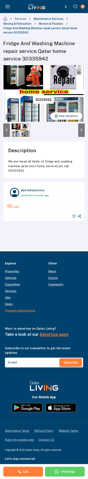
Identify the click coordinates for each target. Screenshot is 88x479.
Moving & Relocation (17, 23)
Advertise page (54, 334)
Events (53, 278)
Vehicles (10, 278)
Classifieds (12, 284)
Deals (9, 304)
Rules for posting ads (19, 439)
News (52, 271)
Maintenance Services (48, 18)
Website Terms (68, 430)
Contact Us (46, 439)
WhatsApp (68, 471)
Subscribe (70, 362)
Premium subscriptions (20, 310)
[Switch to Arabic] (66, 6)
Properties (12, 271)
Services (20, 18)
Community (55, 284)
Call (26, 471)
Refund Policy (44, 430)
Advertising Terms (17, 430)
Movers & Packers (51, 23)
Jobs (8, 297)
